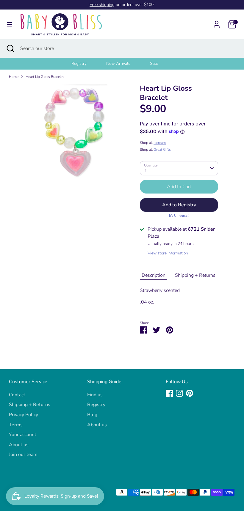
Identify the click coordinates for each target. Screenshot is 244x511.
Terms (16, 425)
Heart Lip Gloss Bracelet (45, 76)
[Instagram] (179, 393)
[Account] (217, 22)
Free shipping (102, 4)
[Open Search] (10, 48)
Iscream (160, 142)
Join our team (23, 454)
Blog (92, 414)
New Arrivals (118, 63)
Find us (95, 394)
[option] (86, 64)
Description (153, 275)
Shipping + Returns (195, 275)
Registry (79, 63)
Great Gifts (162, 149)
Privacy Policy (23, 414)
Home (13, 76)
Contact (17, 394)
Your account (22, 434)
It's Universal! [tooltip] (179, 215)
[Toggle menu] (9, 24)
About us (19, 444)
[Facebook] (169, 393)
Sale (154, 63)
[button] (179, 205)
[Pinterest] (189, 393)
